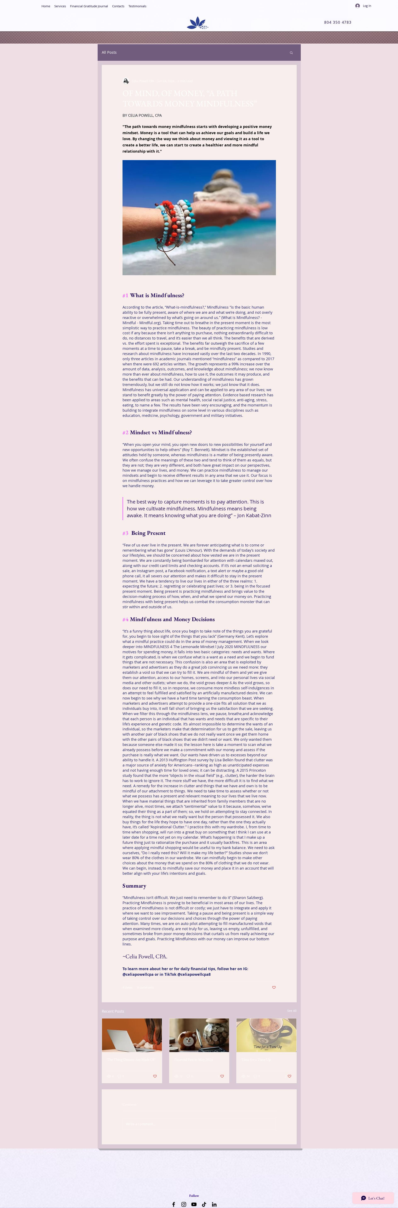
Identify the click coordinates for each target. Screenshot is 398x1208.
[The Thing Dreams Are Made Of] (132, 1035)
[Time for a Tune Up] (266, 1035)
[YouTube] (194, 1204)
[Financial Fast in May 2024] (199, 1035)
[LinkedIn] (214, 1204)
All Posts (109, 52)
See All (292, 1011)
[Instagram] (184, 1204)
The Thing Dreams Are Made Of (130, 1059)
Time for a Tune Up (256, 1059)
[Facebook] (173, 1204)
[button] (291, 52)
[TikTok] (204, 1204)
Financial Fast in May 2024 (193, 1059)
